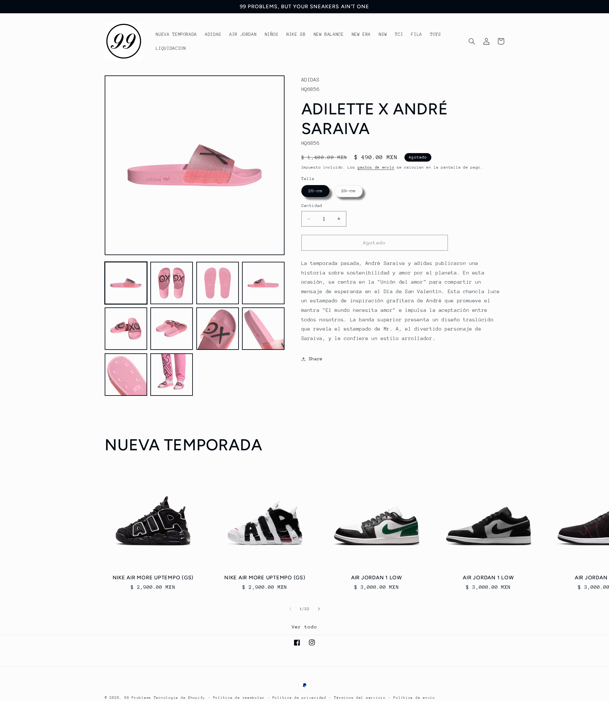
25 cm (319, 192)
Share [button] (316, 358)
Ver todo (304, 626)
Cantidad (312, 205)
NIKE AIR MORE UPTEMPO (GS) (153, 578)
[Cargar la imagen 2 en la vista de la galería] (171, 283)
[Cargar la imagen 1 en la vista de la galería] (126, 283)
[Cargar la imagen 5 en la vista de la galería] (126, 328)
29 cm (352, 192)
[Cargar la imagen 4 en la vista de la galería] (263, 283)
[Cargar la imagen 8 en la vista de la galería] (263, 328)
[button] (471, 41)
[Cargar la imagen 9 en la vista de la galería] (126, 374)
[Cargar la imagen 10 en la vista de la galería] (171, 374)
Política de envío (414, 698)
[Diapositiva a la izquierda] (290, 609)
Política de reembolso (239, 698)
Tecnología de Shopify (179, 698)
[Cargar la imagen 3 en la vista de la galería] (217, 283)
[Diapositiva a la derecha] (319, 609)
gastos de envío (375, 167)
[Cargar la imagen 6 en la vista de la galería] (171, 328)
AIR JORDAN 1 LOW (376, 578)
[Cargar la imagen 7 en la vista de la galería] (217, 328)
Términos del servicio (359, 698)
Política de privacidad (299, 698)
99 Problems (137, 698)
